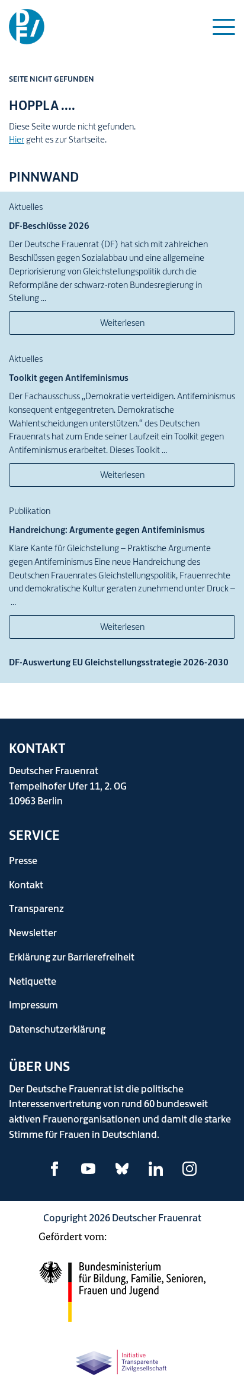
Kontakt (26, 884)
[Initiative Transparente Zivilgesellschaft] (122, 1360)
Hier (16, 139)
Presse (23, 860)
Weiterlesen (122, 322)
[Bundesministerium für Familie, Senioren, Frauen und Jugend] (122, 1283)
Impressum (33, 1004)
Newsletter (33, 932)
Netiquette (32, 981)
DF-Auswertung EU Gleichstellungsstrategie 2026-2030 (119, 662)
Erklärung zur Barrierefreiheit (71, 956)
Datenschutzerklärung (57, 1029)
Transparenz (36, 908)
